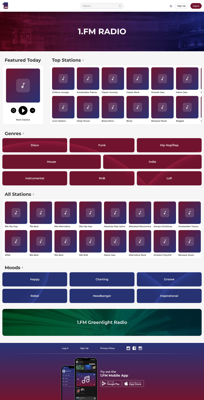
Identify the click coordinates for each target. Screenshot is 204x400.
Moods (12, 267)
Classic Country (110, 92)
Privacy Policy (107, 348)
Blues (129, 121)
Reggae (180, 121)
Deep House (83, 121)
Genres (13, 133)
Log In (196, 6)
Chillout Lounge (60, 92)
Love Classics (59, 121)
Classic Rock (132, 92)
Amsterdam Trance (87, 92)
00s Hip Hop (11, 226)
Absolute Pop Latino (114, 226)
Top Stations (66, 60)
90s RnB (83, 255)
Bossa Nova (108, 121)
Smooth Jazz (157, 92)
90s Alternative (62, 226)
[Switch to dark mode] (170, 5)
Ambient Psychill (162, 255)
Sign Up (181, 6)
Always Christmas (163, 226)
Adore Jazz (181, 92)
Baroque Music (159, 121)
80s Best (34, 255)
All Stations (18, 194)
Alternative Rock (137, 255)
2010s (7, 255)
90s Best (58, 255)
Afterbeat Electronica (140, 226)
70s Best (34, 226)
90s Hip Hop (85, 226)
